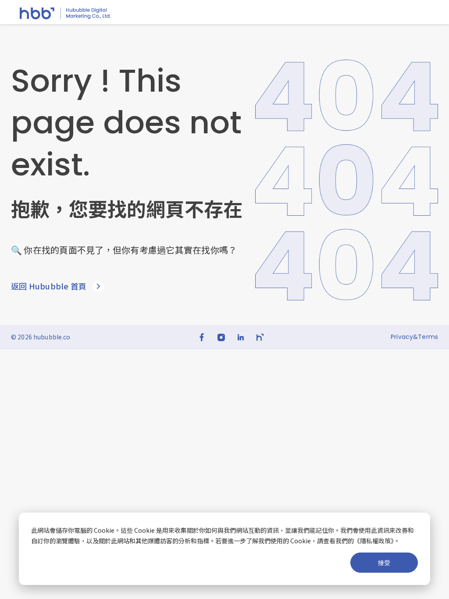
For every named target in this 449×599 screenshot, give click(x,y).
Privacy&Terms (414, 336)
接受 (384, 562)
